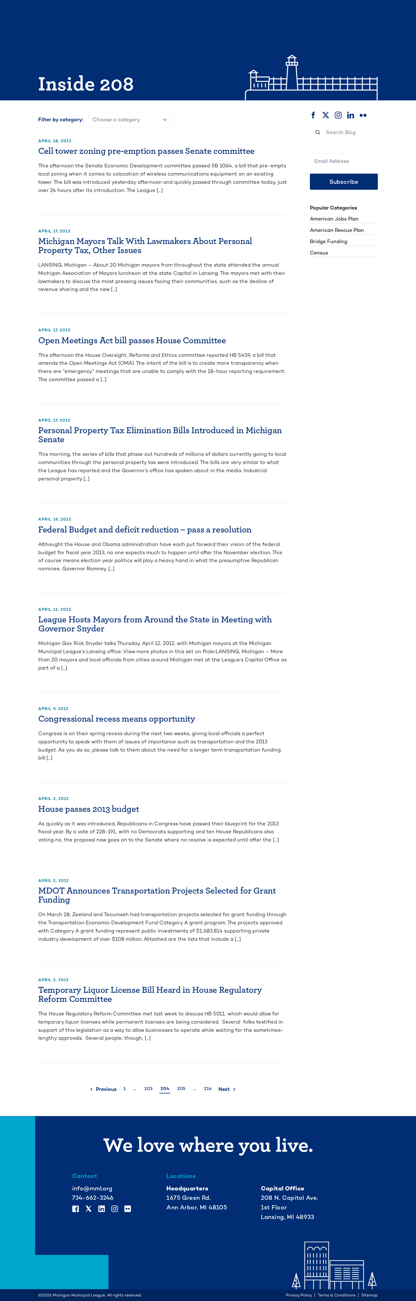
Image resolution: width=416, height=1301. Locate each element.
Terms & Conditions (336, 1295)
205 (181, 1088)
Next (224, 1089)
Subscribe (344, 181)
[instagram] (338, 115)
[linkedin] (350, 115)
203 (148, 1088)
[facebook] (313, 115)
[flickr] (363, 115)
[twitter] (325, 115)
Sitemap (369, 1295)
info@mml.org (92, 1188)
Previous (106, 1089)
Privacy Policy (299, 1295)
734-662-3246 (92, 1197)
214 (208, 1088)
